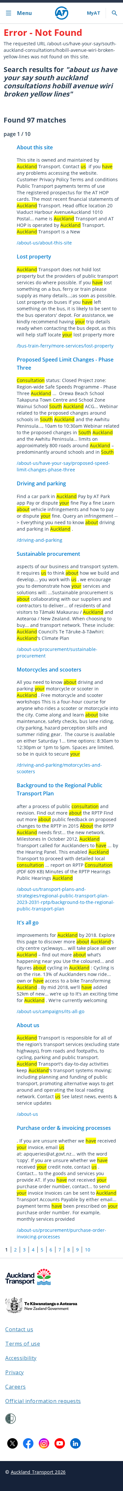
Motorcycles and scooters (49, 669)
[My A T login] (94, 13)
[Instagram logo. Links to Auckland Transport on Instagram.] (44, 1443)
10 (87, 1250)
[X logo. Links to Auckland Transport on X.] (12, 1443)
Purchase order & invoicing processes (64, 1127)
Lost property (34, 256)
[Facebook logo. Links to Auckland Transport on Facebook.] (28, 1443)
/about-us (27, 1114)
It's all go (28, 922)
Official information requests (43, 1401)
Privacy (14, 1372)
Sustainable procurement (48, 553)
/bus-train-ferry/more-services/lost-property (65, 346)
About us (28, 1025)
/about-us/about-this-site (44, 243)
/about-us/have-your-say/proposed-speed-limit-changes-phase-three (63, 466)
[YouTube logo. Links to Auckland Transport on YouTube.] (59, 1443)
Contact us (19, 1329)
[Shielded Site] (10, 1418)
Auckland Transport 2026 (38, 1472)
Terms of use (22, 1343)
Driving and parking (41, 483)
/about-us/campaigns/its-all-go (50, 1011)
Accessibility (21, 1358)
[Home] (61, 13)
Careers (15, 1386)
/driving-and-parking (39, 540)
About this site (35, 147)
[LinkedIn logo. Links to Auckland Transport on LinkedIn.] (75, 1443)
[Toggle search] (114, 13)
